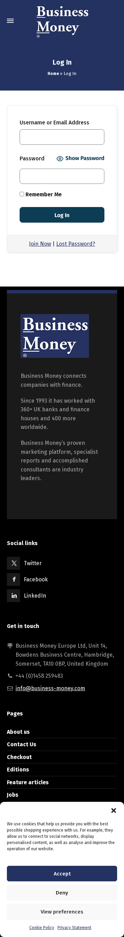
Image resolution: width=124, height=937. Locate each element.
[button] (113, 810)
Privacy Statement (74, 927)
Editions (18, 769)
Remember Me (43, 194)
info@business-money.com (50, 688)
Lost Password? (75, 244)
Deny (62, 893)
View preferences (62, 912)
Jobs (12, 794)
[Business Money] (62, 20)
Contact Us (21, 744)
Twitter (33, 563)
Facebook (36, 579)
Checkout (19, 757)
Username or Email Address (54, 122)
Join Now (40, 244)
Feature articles (28, 782)
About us (18, 732)
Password (32, 158)
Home (53, 73)
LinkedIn (35, 595)
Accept (62, 874)
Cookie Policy (41, 927)
